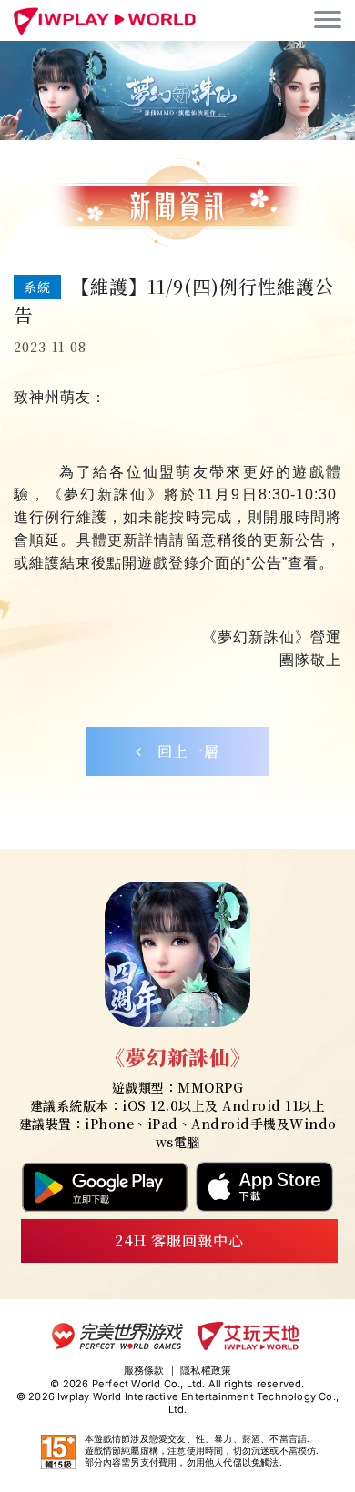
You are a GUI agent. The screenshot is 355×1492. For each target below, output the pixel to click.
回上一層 (180, 751)
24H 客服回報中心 (179, 1240)
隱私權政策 (205, 1370)
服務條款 (144, 1370)
